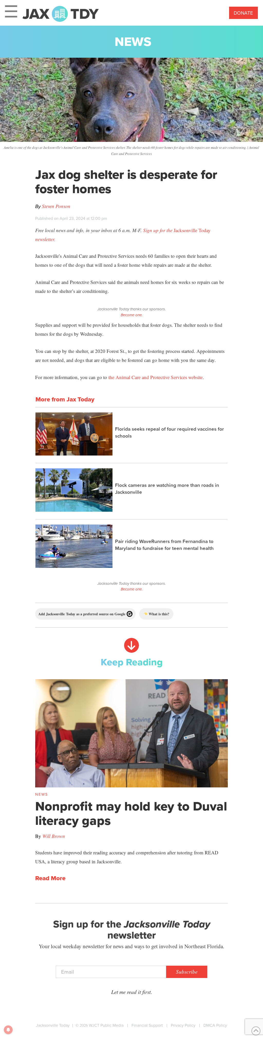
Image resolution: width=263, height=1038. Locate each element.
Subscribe (187, 971)
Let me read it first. (131, 991)
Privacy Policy (183, 1025)
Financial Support (147, 1025)
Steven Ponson (56, 206)
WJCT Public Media (106, 1025)
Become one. (132, 315)
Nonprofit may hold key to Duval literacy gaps (131, 813)
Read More (50, 878)
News (133, 41)
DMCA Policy (215, 1025)
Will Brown (53, 836)
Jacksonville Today (53, 1025)
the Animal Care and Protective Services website (155, 377)
